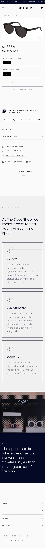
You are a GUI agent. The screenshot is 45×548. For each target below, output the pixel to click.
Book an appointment (15, 155)
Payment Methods (9, 136)
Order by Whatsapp (14, 146)
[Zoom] (40, 38)
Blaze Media (18, 540)
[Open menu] (5, 8)
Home (4, 15)
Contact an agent (14, 150)
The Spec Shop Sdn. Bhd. (14, 536)
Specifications (8, 130)
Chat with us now (14, 112)
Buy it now (22, 99)
